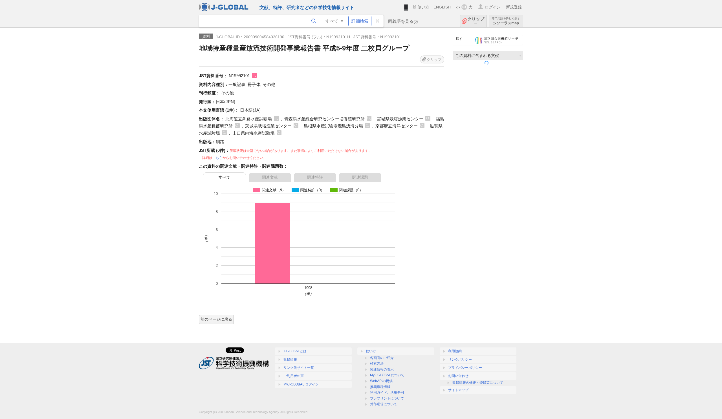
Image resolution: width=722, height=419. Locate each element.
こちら (217, 158)
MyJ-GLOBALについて (387, 375)
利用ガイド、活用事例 (387, 392)
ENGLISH (442, 7)
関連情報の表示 (382, 369)
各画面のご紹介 (382, 358)
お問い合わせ (458, 376)
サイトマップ (458, 390)
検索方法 (377, 363)
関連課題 (360, 177)
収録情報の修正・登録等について (477, 383)
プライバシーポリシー (465, 368)
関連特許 (315, 177)
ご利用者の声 (293, 376)
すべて (224, 177)
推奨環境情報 (380, 387)
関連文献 (270, 177)
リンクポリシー (460, 360)
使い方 (423, 7)
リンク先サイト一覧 (298, 368)
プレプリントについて (387, 398)
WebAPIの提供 (381, 381)
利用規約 (455, 351)
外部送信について (383, 404)
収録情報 (290, 360)
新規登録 (514, 7)
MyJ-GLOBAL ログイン (301, 384)
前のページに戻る (216, 319)
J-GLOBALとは (295, 351)
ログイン (493, 7)
